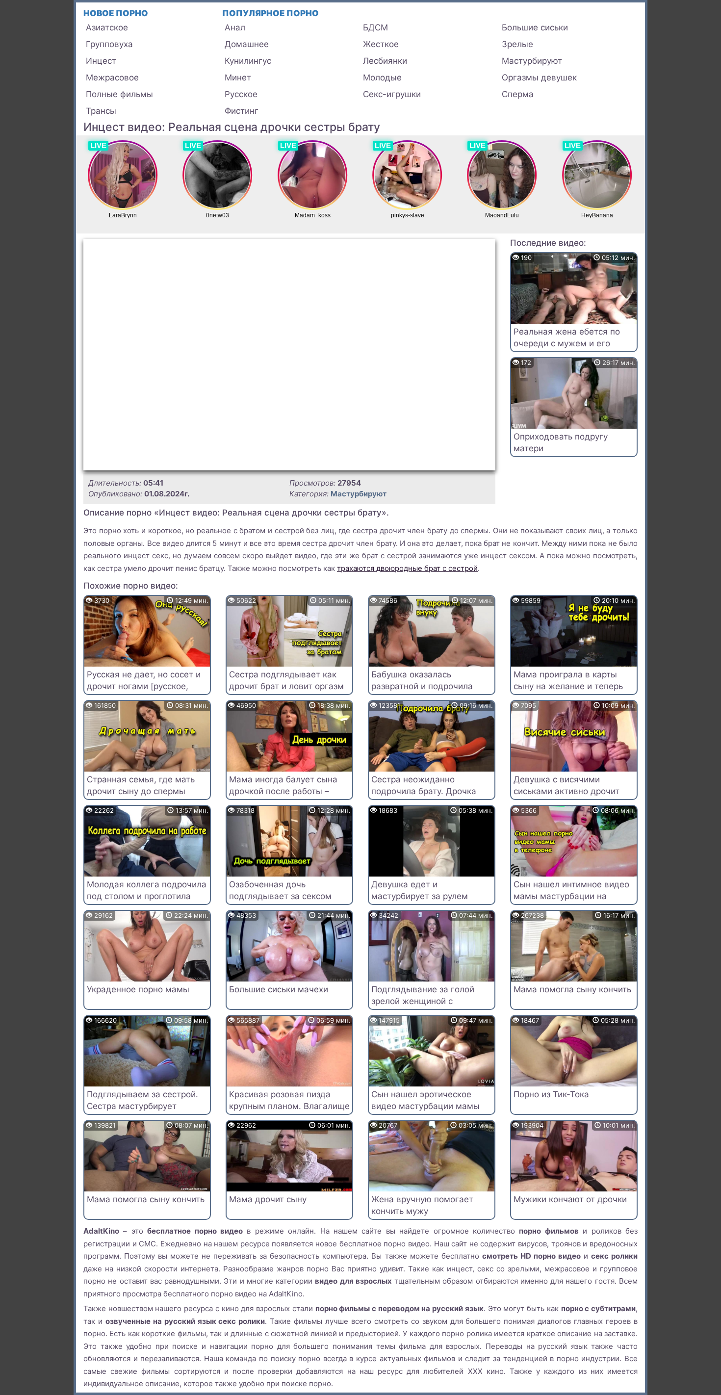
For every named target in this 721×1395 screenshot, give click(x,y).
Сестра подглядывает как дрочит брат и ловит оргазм (286, 680)
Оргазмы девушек (539, 77)
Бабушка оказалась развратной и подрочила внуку (422, 686)
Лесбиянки (385, 61)
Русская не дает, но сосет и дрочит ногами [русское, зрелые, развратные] (144, 686)
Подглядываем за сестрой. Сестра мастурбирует (142, 1100)
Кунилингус (248, 61)
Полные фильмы (119, 94)
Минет (238, 77)
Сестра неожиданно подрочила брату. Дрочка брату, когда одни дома (423, 791)
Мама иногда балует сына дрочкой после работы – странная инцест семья (283, 791)
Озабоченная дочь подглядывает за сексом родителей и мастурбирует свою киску (284, 901)
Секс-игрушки (392, 94)
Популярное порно (270, 13)
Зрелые (517, 44)
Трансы (101, 111)
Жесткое (381, 44)
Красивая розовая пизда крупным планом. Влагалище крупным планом (289, 1106)
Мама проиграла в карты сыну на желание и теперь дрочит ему (568, 686)
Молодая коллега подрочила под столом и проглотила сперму (146, 896)
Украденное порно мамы (138, 989)
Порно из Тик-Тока (551, 1094)
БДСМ (375, 27)
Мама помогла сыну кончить (572, 989)
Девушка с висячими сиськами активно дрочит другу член (566, 791)
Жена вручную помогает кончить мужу (422, 1205)
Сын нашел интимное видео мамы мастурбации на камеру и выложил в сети (571, 896)
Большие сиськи (535, 27)
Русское (241, 94)
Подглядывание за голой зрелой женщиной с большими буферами (422, 1001)
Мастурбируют (532, 61)
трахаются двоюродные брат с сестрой (407, 568)
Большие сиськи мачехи (278, 989)
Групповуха (109, 44)
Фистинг (241, 111)
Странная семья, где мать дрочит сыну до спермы (141, 785)
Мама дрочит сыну (268, 1199)
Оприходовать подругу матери (561, 442)
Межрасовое (112, 77)
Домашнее (247, 44)
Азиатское (107, 27)
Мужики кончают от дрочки (570, 1199)
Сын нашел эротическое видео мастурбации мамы (425, 1100)
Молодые (382, 77)
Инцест (101, 61)
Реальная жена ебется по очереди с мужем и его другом (567, 343)
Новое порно (115, 13)
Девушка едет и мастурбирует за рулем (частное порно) (419, 896)
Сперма (518, 94)
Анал (235, 27)
